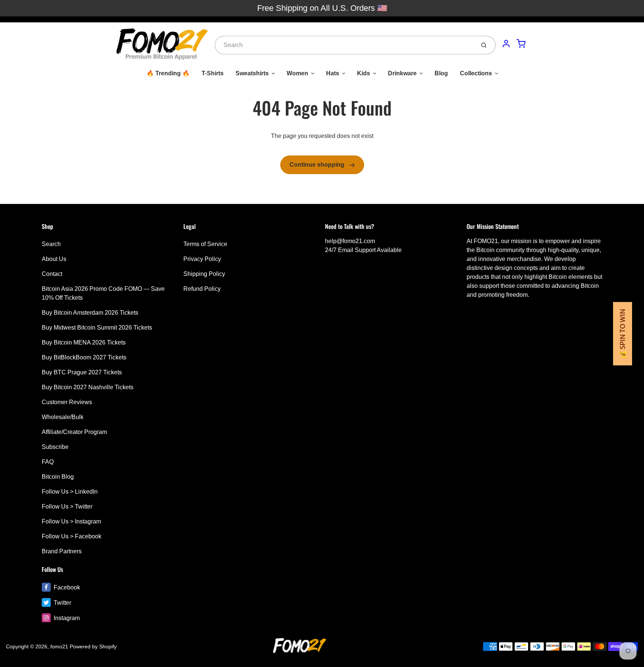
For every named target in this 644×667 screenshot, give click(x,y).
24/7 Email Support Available (363, 250)
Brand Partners (62, 551)
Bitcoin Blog (58, 476)
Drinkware (402, 73)
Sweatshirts (252, 73)
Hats (332, 73)
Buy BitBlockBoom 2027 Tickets (84, 357)
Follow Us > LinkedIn (70, 491)
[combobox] (344, 45)
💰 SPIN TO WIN (622, 334)
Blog (441, 73)
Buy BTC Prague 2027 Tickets (82, 372)
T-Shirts (213, 73)
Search (51, 244)
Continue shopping (318, 164)
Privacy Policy (202, 259)
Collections (476, 73)
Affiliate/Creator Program (74, 432)
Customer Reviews (67, 402)
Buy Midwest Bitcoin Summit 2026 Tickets (97, 327)
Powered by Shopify (93, 646)
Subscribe (55, 447)
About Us (54, 259)
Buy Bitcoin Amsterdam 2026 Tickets (90, 312)
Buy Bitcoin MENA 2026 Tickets (84, 342)
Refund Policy (202, 289)
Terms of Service (205, 244)
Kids (363, 73)
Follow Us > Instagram (71, 521)
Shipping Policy (204, 274)
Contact (52, 274)
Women (297, 73)
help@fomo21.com (350, 241)
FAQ (48, 462)
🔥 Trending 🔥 (168, 73)
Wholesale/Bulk (62, 417)
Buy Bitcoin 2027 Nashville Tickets (87, 387)
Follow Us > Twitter (67, 506)
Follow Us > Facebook (71, 536)
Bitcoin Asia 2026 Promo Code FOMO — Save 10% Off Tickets (103, 293)
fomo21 (59, 646)
